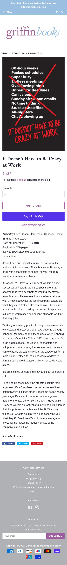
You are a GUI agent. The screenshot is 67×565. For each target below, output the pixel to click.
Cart (62, 12)
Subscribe (55, 535)
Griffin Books (32, 546)
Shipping (21, 179)
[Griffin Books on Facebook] (30, 508)
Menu (9, 12)
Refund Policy (34, 483)
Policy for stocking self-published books (33, 487)
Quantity (7, 188)
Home (4, 53)
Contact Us (33, 474)
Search (33, 491)
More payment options (33, 224)
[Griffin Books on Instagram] (37, 508)
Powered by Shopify (50, 546)
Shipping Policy (33, 478)
